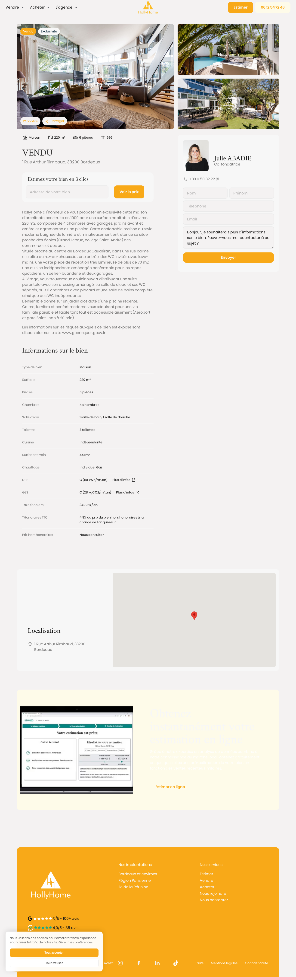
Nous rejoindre (213, 893)
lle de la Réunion (133, 887)
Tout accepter (54, 952)
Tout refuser (54, 963)
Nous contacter (214, 900)
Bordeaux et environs (137, 874)
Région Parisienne (134, 880)
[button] (15, 7)
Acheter (207, 887)
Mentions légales (224, 963)
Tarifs (199, 963)
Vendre (206, 880)
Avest (108, 963)
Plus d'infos (121, 479)
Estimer (206, 874)
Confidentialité (256, 963)
